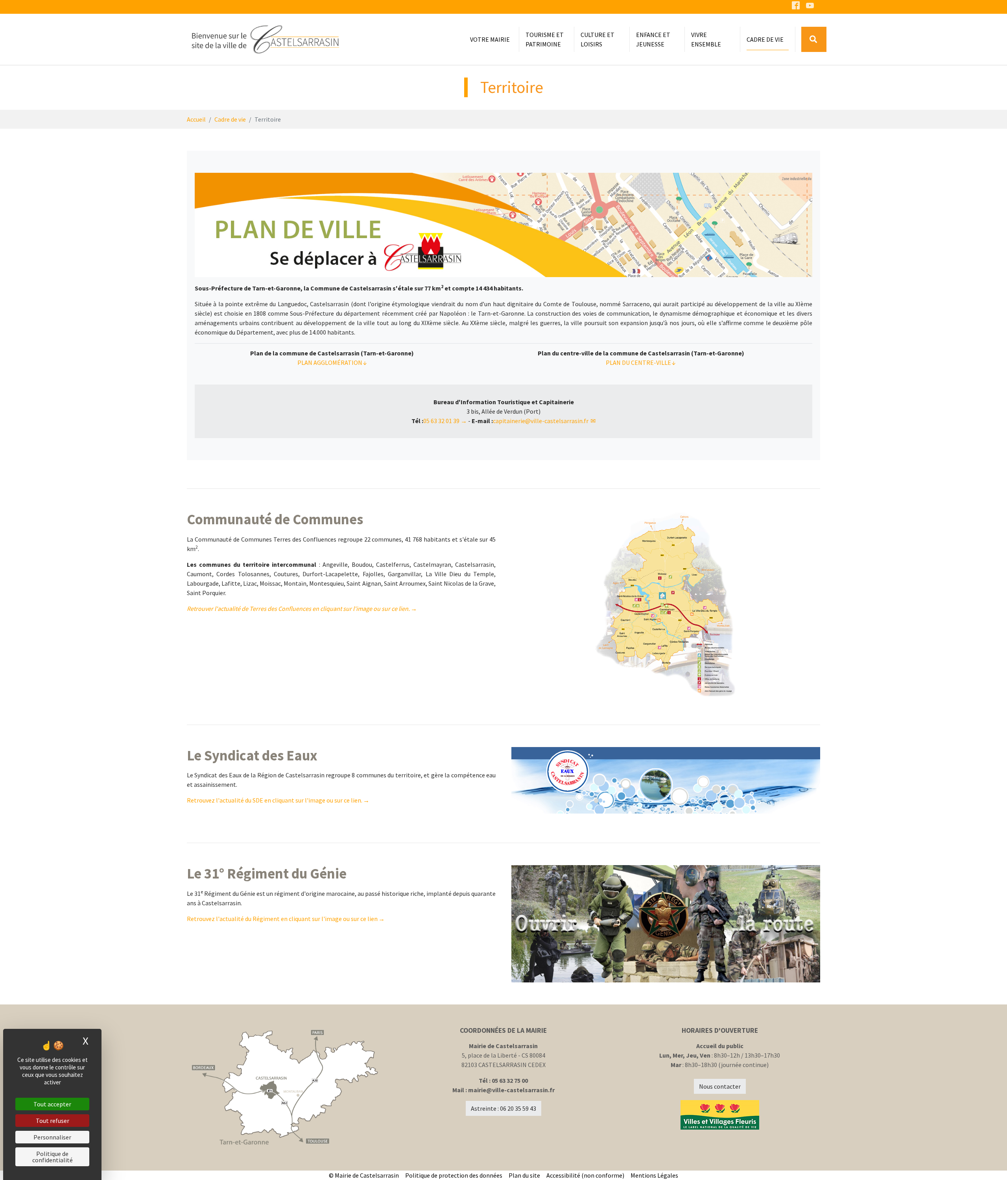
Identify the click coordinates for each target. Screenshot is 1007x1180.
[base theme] (265, 39)
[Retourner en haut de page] (989, 1162)
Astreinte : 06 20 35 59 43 (503, 1108)
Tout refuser (52, 1121)
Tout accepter (52, 1104)
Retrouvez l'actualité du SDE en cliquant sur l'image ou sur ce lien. (274, 800)
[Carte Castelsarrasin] (287, 1087)
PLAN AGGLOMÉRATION (329, 362)
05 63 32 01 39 (441, 421)
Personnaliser (52, 1137)
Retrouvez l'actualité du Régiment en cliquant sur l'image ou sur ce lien (282, 919)
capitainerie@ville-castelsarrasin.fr (541, 421)
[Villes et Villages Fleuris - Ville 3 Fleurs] (720, 1115)
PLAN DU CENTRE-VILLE (638, 362)
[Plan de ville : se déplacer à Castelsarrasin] (503, 225)
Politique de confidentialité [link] (52, 1157)
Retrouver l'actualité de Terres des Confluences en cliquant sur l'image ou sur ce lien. (298, 608)
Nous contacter (720, 1086)
